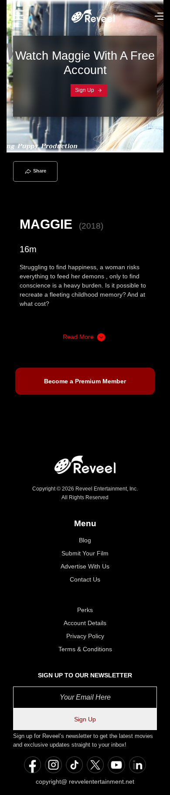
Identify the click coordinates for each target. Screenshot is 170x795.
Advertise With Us (85, 566)
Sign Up (85, 90)
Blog (85, 540)
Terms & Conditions (85, 649)
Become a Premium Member (85, 381)
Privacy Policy (85, 636)
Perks (85, 609)
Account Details (85, 622)
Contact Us (85, 579)
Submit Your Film (85, 553)
